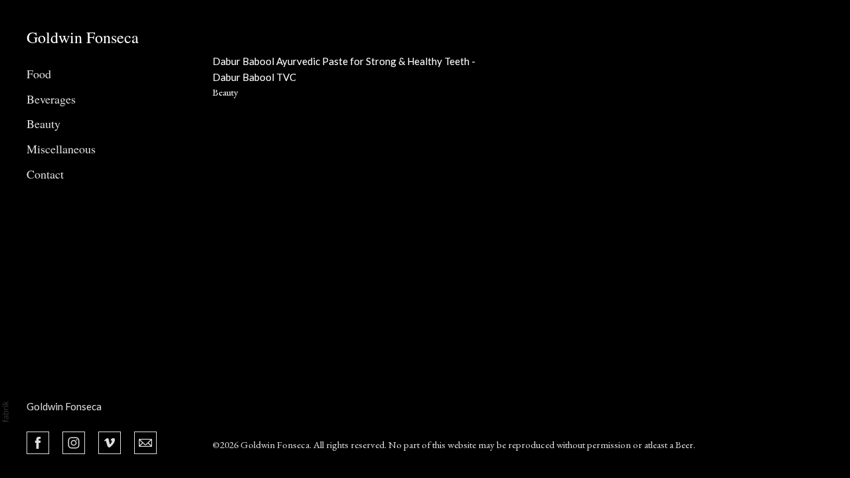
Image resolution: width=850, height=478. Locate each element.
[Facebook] (38, 441)
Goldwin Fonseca (64, 406)
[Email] (145, 441)
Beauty (43, 123)
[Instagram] (73, 441)
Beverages (51, 99)
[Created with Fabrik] (5, 412)
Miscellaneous (61, 149)
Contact (45, 174)
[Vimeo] (109, 441)
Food (39, 74)
